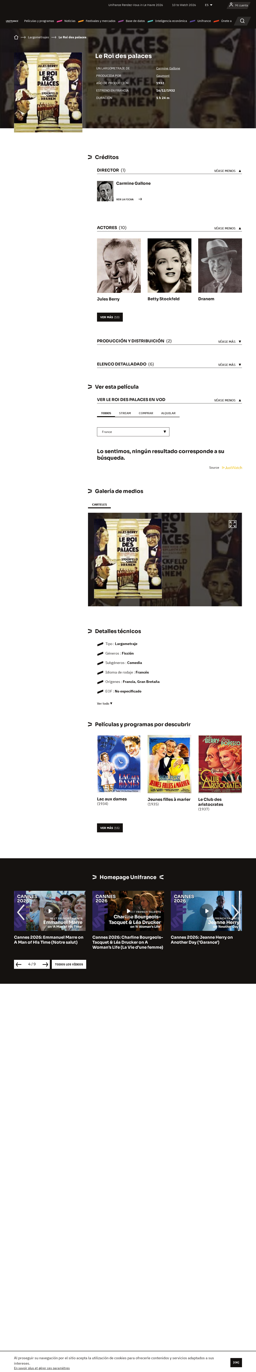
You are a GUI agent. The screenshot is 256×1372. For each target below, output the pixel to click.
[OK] (236, 1362)
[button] (232, 524)
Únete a (226, 21)
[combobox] (133, 431)
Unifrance (204, 21)
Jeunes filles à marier (169, 799)
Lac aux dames (112, 799)
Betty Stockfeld (164, 298)
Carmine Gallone (168, 68)
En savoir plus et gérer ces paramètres (42, 1368)
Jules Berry (108, 299)
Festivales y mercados (100, 21)
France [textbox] (107, 432)
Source (214, 467)
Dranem (206, 298)
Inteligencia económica (171, 21)
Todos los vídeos (69, 964)
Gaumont (163, 76)
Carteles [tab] (99, 504)
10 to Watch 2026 (184, 5)
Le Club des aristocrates (210, 802)
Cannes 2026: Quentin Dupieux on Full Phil (206, 940)
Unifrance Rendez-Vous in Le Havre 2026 (135, 5)
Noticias (69, 21)
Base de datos (135, 21)
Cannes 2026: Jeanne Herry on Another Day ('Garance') (123, 940)
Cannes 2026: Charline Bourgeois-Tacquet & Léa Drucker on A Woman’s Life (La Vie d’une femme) (49, 942)
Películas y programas (39, 21)
